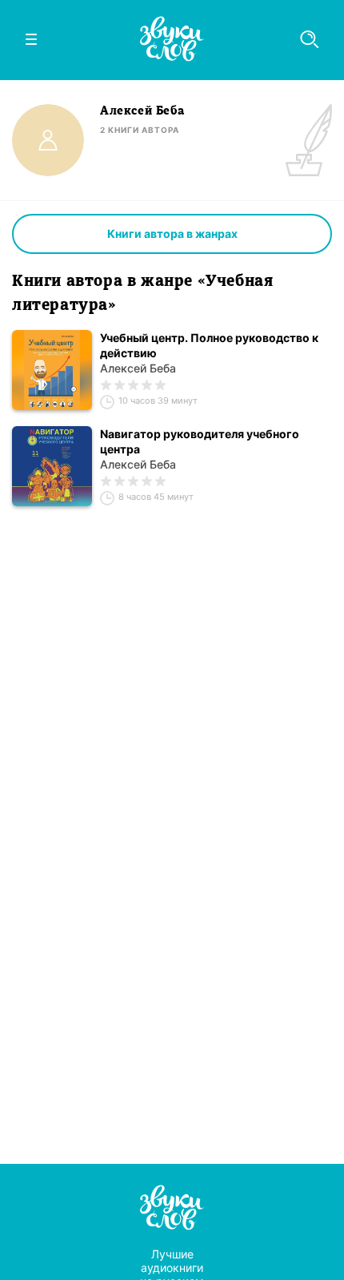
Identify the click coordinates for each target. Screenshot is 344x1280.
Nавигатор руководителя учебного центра (199, 441)
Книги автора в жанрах (172, 233)
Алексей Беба (138, 368)
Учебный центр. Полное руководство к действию (209, 345)
